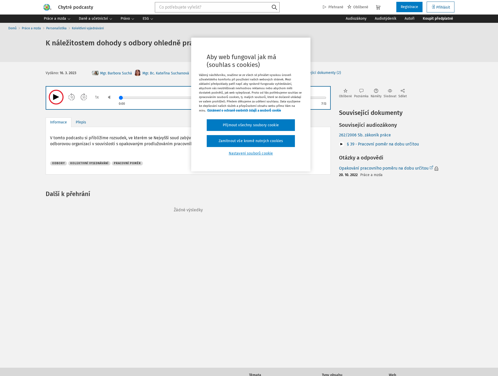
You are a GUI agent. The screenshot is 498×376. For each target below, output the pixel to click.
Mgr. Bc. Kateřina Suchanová (165, 73)
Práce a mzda (31, 28)
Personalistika (56, 28)
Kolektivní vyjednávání (88, 28)
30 (84, 97)
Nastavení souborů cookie (251, 153)
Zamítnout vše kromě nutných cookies (251, 141)
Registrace (409, 7)
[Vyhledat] (274, 7)
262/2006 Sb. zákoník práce (365, 135)
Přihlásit (443, 7)
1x (97, 97)
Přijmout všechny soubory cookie (251, 125)
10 (71, 97)
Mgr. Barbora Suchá (116, 73)
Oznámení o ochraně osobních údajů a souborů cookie (244, 110)
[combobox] (217, 7)
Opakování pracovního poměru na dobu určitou (383, 168)
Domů (12, 28)
